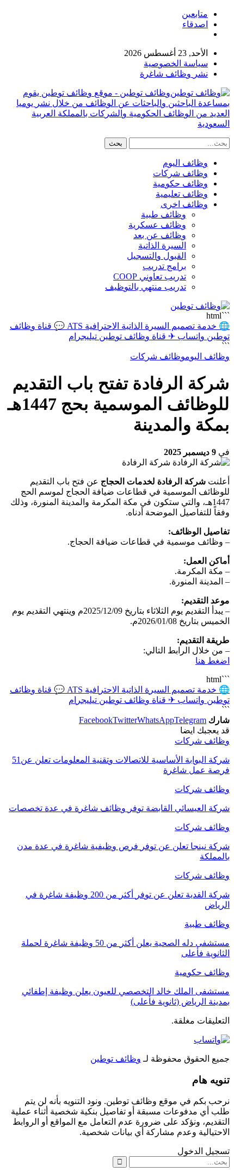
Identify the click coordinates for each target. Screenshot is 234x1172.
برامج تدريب (164, 266)
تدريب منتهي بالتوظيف (145, 286)
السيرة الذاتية (162, 245)
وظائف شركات (180, 173)
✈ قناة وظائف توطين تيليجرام (122, 336)
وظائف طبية (163, 214)
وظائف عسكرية (157, 224)
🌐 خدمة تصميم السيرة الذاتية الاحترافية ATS (147, 326)
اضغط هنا (212, 660)
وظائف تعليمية (182, 193)
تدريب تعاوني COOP (149, 276)
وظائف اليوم (185, 162)
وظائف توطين (115, 1058)
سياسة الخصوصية (176, 63)
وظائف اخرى (184, 204)
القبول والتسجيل (156, 255)
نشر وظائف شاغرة (174, 73)
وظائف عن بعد (159, 235)
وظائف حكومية (180, 183)
